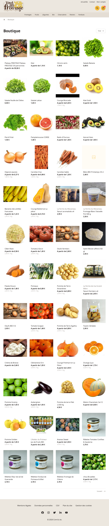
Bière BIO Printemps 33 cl (93, 172)
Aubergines (35, 402)
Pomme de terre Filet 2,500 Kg (65, 403)
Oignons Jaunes (11, 172)
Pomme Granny (11, 402)
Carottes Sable (63, 172)
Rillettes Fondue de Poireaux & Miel (38, 478)
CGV (57, 505)
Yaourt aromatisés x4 (65, 211)
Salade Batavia (89, 63)
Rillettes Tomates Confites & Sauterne (93, 440)
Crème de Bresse (11, 363)
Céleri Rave (9, 249)
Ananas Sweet (62, 439)
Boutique (11, 20)
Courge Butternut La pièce (39, 210)
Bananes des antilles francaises (13, 210)
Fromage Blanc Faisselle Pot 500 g (92, 212)
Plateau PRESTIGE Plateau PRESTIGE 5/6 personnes (15, 64)
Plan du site (67, 505)
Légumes (45, 15)
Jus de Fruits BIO (37, 442)
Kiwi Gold (87, 100)
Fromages (28, 15)
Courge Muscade (64, 100)
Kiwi (32, 63)
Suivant (99, 491)
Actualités (84, 2)
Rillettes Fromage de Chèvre (65, 478)
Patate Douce (10, 286)
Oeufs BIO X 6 (10, 326)
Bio (53, 15)
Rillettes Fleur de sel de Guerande (14, 478)
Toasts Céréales (89, 326)
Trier (99, 31)
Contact (92, 2)
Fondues (81, 15)
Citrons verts (62, 63)
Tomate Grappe (37, 326)
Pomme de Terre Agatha (67, 326)
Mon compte (101, 2)
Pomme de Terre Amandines (63, 287)
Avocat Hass (88, 137)
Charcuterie (62, 15)
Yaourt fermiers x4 (90, 291)
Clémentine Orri (37, 363)
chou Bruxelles (89, 477)
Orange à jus (88, 363)
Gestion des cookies (84, 505)
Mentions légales (24, 505)
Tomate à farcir (37, 249)
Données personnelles (43, 505)
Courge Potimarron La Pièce (66, 364)
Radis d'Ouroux (63, 137)
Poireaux (34, 286)
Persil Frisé (9, 137)
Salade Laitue (36, 100)
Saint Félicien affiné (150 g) (93, 250)
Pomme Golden (11, 439)
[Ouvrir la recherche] (97, 8)
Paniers (72, 15)
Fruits (37, 15)
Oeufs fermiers (63, 249)
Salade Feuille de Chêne (14, 100)
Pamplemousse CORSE (40, 137)
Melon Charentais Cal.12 (93, 402)
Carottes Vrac (36, 172)
